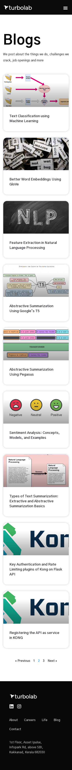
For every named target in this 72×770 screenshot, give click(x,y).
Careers (30, 720)
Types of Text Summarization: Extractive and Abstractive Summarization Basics (33, 501)
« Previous (22, 660)
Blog (57, 720)
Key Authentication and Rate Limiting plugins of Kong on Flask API (35, 569)
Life (44, 720)
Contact (15, 729)
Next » (52, 660)
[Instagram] (19, 706)
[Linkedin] (11, 706)
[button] (65, 8)
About (13, 720)
